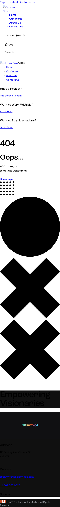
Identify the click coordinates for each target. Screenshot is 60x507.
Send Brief (6, 111)
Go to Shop (6, 127)
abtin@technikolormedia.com (17, 476)
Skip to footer (27, 2)
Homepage (6, 179)
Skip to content (9, 2)
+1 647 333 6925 (10, 485)
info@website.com (11, 96)
